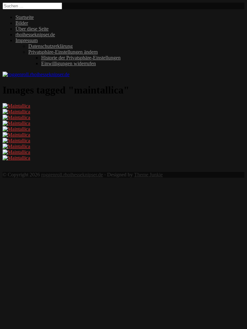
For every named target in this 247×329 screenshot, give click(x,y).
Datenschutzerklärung (50, 46)
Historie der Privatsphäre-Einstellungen (81, 57)
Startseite (24, 17)
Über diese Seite (32, 28)
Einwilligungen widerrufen (68, 63)
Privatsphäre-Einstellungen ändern (63, 52)
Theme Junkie (148, 174)
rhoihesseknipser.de (35, 34)
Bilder (21, 23)
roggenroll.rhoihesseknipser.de (72, 174)
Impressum (26, 40)
